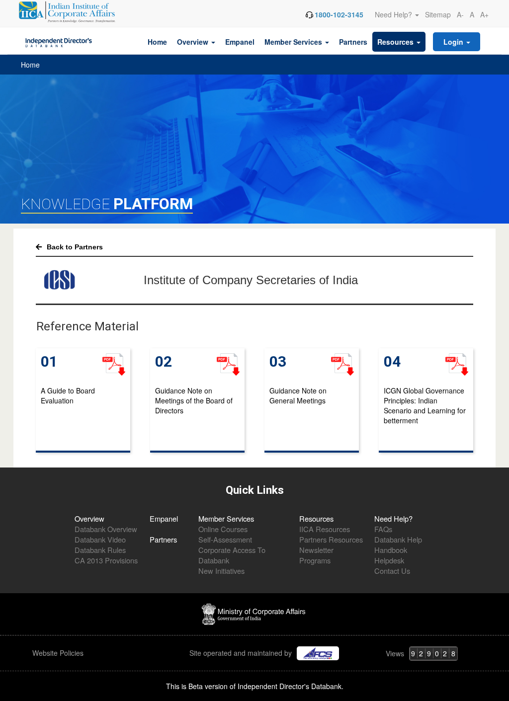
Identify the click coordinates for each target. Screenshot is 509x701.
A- (460, 14)
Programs (315, 560)
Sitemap (438, 14)
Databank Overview (106, 529)
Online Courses (223, 529)
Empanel (239, 42)
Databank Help (398, 539)
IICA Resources (324, 529)
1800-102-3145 (339, 14)
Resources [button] (396, 42)
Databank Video (100, 539)
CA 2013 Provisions (106, 560)
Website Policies (58, 653)
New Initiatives (221, 570)
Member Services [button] (294, 42)
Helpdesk (389, 560)
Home (157, 42)
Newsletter (316, 550)
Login (454, 42)
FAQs (383, 529)
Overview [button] (193, 42)
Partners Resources (331, 539)
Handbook (390, 550)
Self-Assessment (225, 539)
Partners (353, 42)
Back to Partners (75, 247)
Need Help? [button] (394, 14)
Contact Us (392, 570)
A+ (484, 14)
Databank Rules (100, 550)
